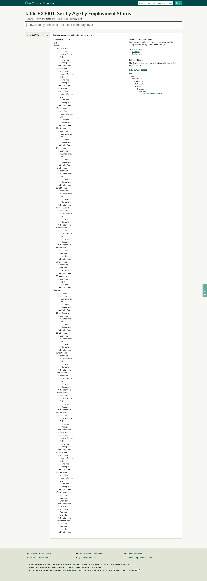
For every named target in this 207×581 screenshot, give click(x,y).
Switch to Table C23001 (138, 70)
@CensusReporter (87, 557)
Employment (137, 54)
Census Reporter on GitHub (140, 557)
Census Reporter (42, 3)
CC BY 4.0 (129, 570)
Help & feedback (135, 553)
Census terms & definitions (91, 553)
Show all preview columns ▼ (153, 93)
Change (46, 35)
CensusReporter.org (71, 570)
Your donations (76, 564)
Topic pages (134, 42)
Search (178, 3)
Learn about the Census (40, 553)
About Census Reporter (40, 557)
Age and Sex (137, 49)
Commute (136, 52)
